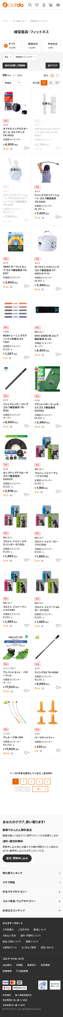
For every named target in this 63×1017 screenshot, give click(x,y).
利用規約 (7, 995)
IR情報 (19, 965)
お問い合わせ (46, 947)
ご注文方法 (23, 929)
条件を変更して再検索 (15, 65)
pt (6, 149)
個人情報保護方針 (23, 995)
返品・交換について (12, 941)
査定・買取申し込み (17, 858)
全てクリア (52, 65)
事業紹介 (31, 965)
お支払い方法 (9, 935)
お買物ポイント (10, 947)
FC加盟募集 (22, 971)
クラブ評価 (9, 882)
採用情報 (45, 965)
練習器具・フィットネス (24, 57)
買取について (32, 941)
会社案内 (7, 965)
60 (57, 82)
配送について (40, 929)
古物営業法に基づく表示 (14, 1005)
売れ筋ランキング (12, 873)
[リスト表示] (57, 75)
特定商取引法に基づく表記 (15, 1000)
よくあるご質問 (28, 947)
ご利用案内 (8, 929)
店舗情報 (7, 971)
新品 (6, 57)
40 (50, 82)
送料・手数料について (30, 935)
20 (44, 82)
